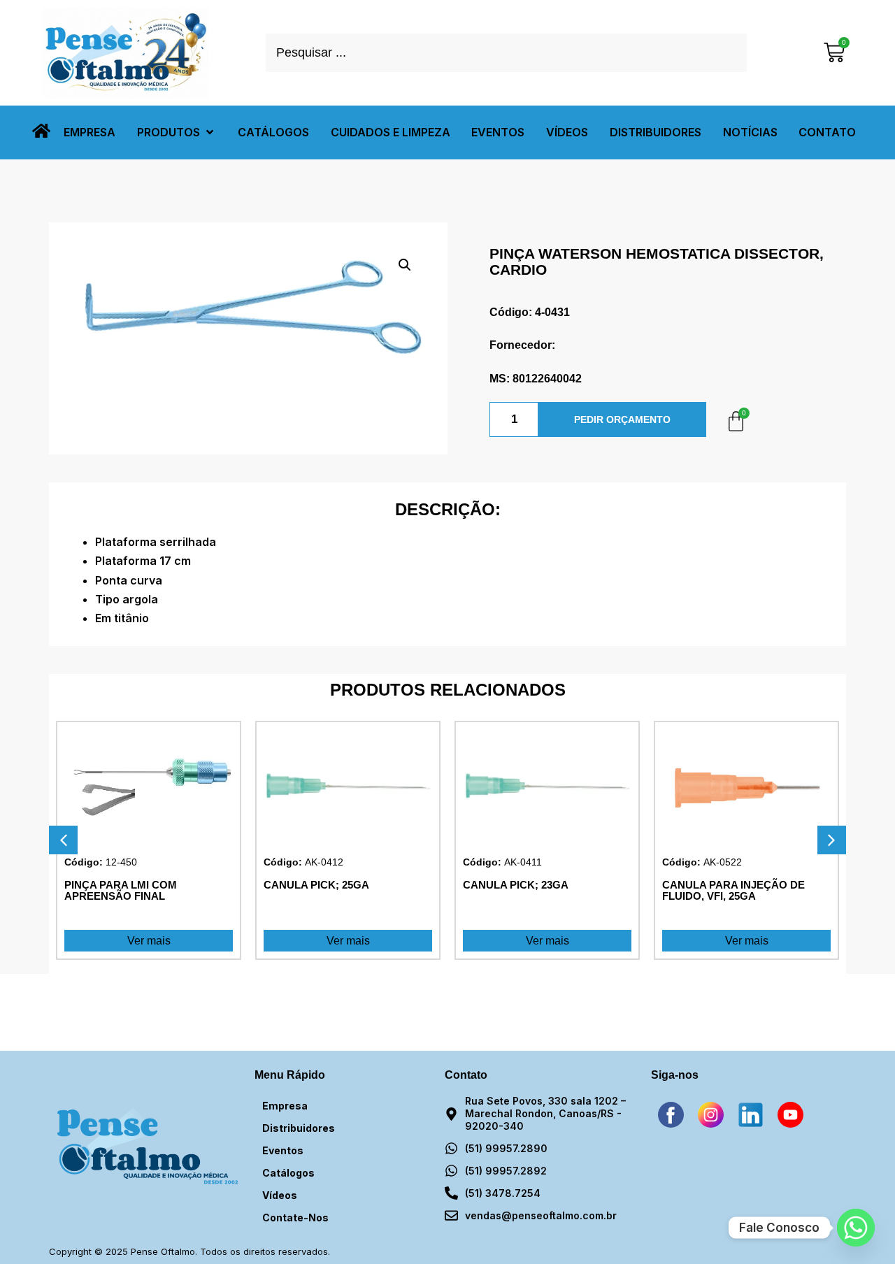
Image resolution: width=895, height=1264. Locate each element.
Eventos (282, 1150)
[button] (176, 132)
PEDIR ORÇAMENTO (622, 419)
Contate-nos (295, 1217)
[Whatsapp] (856, 1228)
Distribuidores (298, 1128)
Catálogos (288, 1173)
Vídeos (279, 1195)
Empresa (285, 1106)
